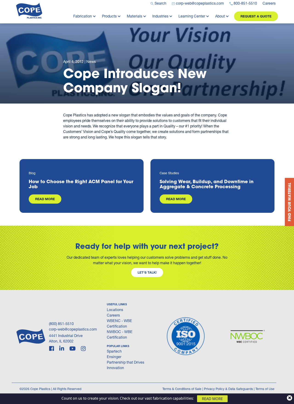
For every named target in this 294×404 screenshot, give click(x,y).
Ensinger (114, 356)
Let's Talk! (147, 272)
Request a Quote (255, 16)
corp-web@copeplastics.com (73, 329)
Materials (134, 16)
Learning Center (191, 16)
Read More (45, 199)
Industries (160, 16)
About (220, 16)
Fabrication (82, 16)
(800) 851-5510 (61, 323)
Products (109, 16)
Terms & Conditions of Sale (181, 389)
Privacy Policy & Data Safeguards (228, 389)
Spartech (114, 351)
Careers (113, 315)
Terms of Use (264, 389)
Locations (115, 309)
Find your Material (289, 202)
